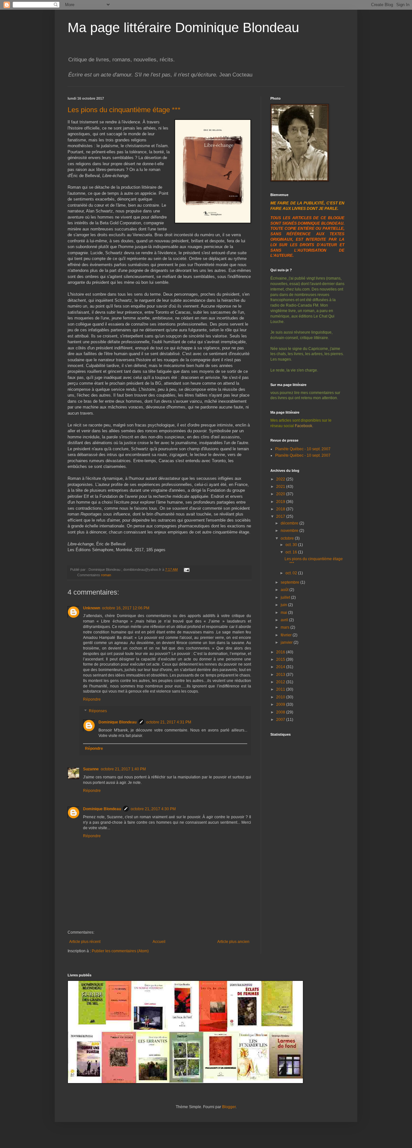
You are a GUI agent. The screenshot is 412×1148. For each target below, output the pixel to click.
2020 (281, 494)
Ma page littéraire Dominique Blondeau (183, 27)
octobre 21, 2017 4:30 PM (153, 809)
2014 (281, 667)
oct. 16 (292, 552)
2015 (281, 659)
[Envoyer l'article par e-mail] (186, 569)
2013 (281, 674)
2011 (281, 689)
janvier (287, 642)
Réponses (98, 711)
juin (284, 605)
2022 (281, 479)
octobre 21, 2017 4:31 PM (168, 722)
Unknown (91, 608)
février (287, 635)
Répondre (92, 699)
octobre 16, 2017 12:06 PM (125, 608)
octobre (288, 538)
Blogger (229, 1107)
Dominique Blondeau (117, 722)
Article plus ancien (233, 941)
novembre (290, 530)
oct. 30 (292, 545)
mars (285, 627)
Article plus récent (84, 941)
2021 (281, 486)
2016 (281, 652)
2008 (281, 712)
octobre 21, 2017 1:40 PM (123, 769)
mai (284, 612)
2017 (281, 516)
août (285, 589)
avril (285, 620)
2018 (281, 509)
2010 (281, 697)
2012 (281, 682)
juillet (286, 597)
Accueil (159, 941)
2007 (281, 719)
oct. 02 (292, 573)
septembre (290, 582)
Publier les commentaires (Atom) (120, 951)
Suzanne (91, 769)
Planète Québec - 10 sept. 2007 (303, 449)
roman (106, 575)
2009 (281, 704)
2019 (281, 501)
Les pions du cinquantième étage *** (124, 110)
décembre (290, 523)
